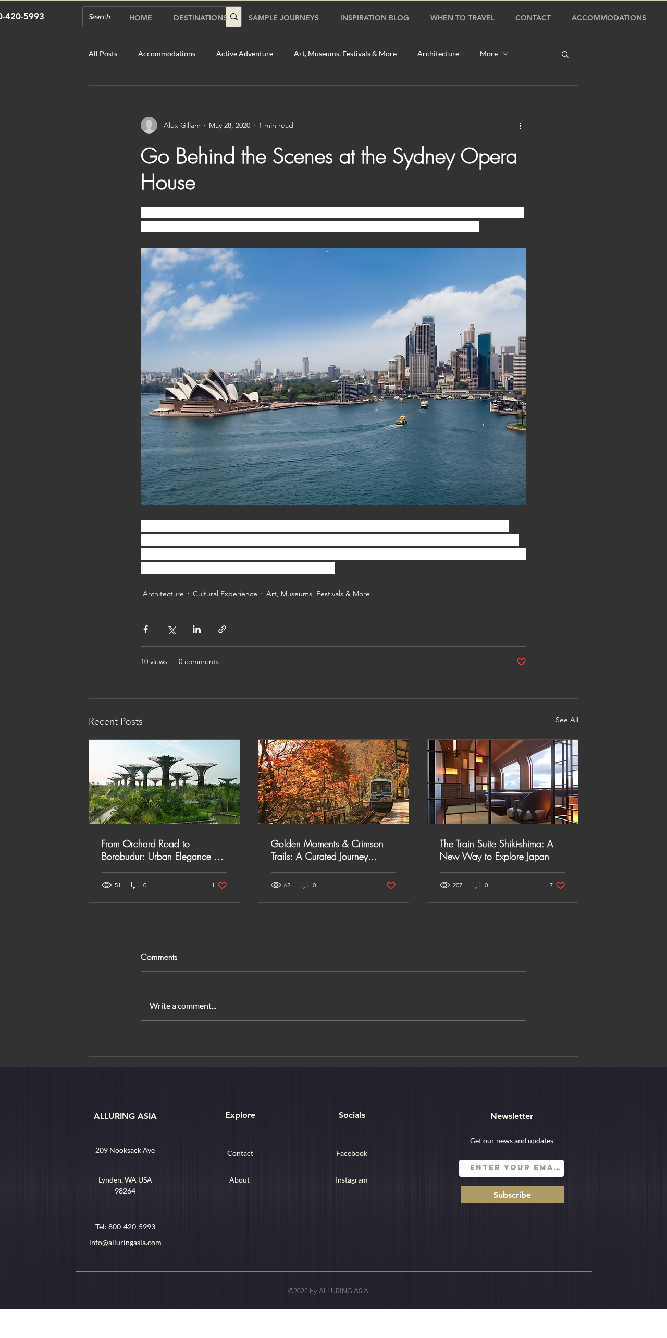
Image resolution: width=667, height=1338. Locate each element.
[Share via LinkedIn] (197, 629)
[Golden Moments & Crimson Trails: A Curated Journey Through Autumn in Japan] (333, 782)
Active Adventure (244, 53)
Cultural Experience (225, 593)
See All (566, 720)
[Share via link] (222, 629)
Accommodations (166, 53)
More (489, 53)
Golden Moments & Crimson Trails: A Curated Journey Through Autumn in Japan (327, 849)
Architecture (438, 53)
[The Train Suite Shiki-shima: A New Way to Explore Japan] (502, 782)
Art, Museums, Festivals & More (345, 53)
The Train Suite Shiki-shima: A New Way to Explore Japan (496, 849)
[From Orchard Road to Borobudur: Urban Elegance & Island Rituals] (164, 782)
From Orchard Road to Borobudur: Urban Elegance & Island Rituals (161, 849)
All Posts (103, 53)
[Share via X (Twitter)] (171, 629)
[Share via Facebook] (146, 629)
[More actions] (520, 125)
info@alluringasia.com (125, 1242)
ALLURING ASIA (125, 1116)
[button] (565, 54)
